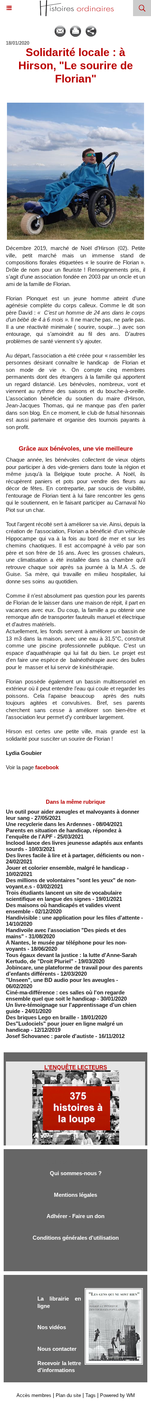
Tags (90, 1395)
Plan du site (68, 1395)
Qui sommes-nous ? (76, 1173)
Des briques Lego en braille (41, 1017)
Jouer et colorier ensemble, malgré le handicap (65, 868)
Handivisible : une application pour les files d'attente (73, 917)
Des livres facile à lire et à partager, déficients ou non (73, 855)
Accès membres (33, 1395)
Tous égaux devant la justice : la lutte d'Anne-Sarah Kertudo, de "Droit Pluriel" (71, 958)
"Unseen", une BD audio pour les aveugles (60, 980)
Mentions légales (75, 1195)
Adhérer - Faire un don (75, 1216)
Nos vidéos (51, 1327)
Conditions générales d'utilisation (76, 1238)
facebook (47, 767)
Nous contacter (57, 1349)
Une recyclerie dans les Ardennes (48, 824)
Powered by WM (117, 1395)
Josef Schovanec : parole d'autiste (50, 1036)
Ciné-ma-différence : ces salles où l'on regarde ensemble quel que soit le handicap (65, 995)
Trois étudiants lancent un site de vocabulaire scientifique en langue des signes (64, 896)
